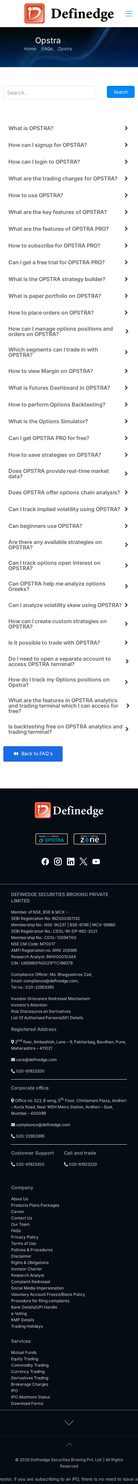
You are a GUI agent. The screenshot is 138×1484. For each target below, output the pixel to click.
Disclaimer (21, 1256)
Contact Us (21, 1217)
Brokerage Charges (29, 1384)
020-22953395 (39, 987)
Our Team (20, 1224)
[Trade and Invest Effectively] (69, 13)
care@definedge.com (36, 1059)
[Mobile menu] (129, 13)
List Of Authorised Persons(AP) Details (47, 1017)
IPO (14, 1390)
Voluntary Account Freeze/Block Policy (48, 1294)
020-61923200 (30, 1071)
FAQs (47, 48)
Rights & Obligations (30, 1262)
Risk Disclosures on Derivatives (41, 1011)
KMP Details (22, 1319)
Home (30, 48)
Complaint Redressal (30, 1281)
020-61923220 (82, 1164)
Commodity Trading (30, 1365)
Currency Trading (28, 1371)
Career (17, 1211)
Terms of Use (23, 1243)
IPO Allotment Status (30, 1396)
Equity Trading (24, 1358)
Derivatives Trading (29, 1377)
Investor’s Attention (29, 1004)
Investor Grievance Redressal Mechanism (50, 998)
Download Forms (27, 1403)
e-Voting (19, 1313)
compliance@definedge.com (50, 980)
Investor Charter (26, 1268)
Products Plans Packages (35, 1205)
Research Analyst (27, 1275)
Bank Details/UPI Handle (34, 1307)
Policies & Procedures (32, 1249)
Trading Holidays (27, 1326)
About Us (19, 1198)
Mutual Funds (24, 1352)
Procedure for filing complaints (40, 1300)
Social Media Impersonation (37, 1287)
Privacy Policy (25, 1237)
